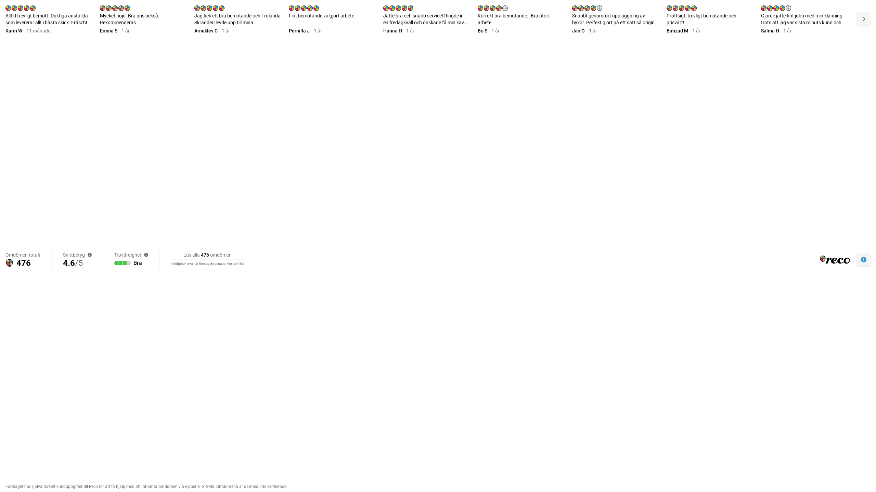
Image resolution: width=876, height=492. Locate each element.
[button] (864, 259)
